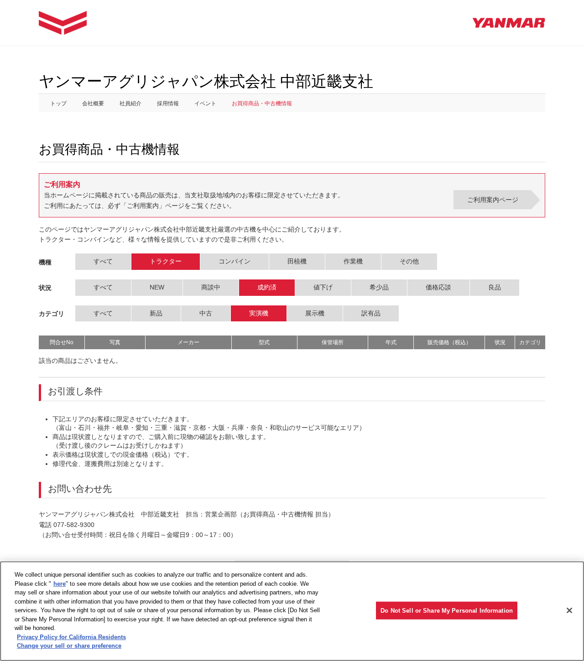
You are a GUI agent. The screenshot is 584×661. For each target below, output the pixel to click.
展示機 (314, 313)
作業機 (353, 261)
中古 (205, 313)
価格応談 (438, 287)
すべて (103, 261)
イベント (205, 103)
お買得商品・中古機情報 (262, 103)
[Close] (569, 610)
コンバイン (234, 261)
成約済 (266, 287)
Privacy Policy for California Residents (71, 637)
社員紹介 (130, 103)
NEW (157, 287)
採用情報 (168, 103)
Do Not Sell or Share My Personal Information (447, 610)
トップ (58, 103)
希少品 (379, 287)
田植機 (297, 261)
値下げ (323, 287)
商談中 (210, 287)
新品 (156, 313)
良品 (494, 287)
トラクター (166, 261)
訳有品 (371, 313)
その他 (409, 261)
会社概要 (93, 103)
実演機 (258, 313)
